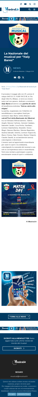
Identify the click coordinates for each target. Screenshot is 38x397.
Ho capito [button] (12, 394)
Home (9, 87)
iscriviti (18, 348)
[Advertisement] (19, 248)
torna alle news (18, 317)
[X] (23, 78)
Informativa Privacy (24, 394)
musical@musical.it (19, 376)
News (17, 68)
